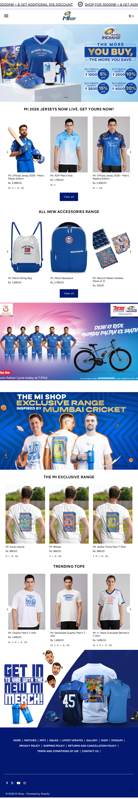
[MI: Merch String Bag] (26, 247)
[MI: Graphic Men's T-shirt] (26, 602)
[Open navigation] (32, 16)
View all (69, 196)
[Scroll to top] (131, 790)
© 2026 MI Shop (15, 793)
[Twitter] (12, 783)
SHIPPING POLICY (54, 745)
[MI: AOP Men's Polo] (69, 144)
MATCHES (30, 740)
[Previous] (7, 152)
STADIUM (117, 740)
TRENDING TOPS (69, 566)
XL (18, 188)
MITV (43, 740)
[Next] (130, 152)
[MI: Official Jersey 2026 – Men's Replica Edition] (111, 144)
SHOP (104, 740)
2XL (22, 188)
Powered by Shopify (38, 793)
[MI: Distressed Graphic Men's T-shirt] (69, 602)
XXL (16, 556)
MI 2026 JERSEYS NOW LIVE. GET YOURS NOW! (69, 109)
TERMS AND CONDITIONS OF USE (58, 751)
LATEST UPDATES (72, 740)
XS (9, 188)
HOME (17, 740)
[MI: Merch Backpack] (69, 247)
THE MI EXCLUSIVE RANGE (69, 477)
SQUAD (53, 740)
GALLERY (92, 740)
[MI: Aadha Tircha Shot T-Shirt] (112, 514)
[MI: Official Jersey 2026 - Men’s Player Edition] (26, 144)
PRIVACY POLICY (29, 745)
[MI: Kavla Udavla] (25, 514)
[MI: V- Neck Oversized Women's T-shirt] (111, 602)
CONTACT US (90, 751)
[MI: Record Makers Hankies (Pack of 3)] (111, 247)
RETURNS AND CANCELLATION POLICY (92, 745)
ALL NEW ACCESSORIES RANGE (69, 211)
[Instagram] (24, 783)
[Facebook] (7, 783)
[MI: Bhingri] (69, 514)
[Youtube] (18, 783)
